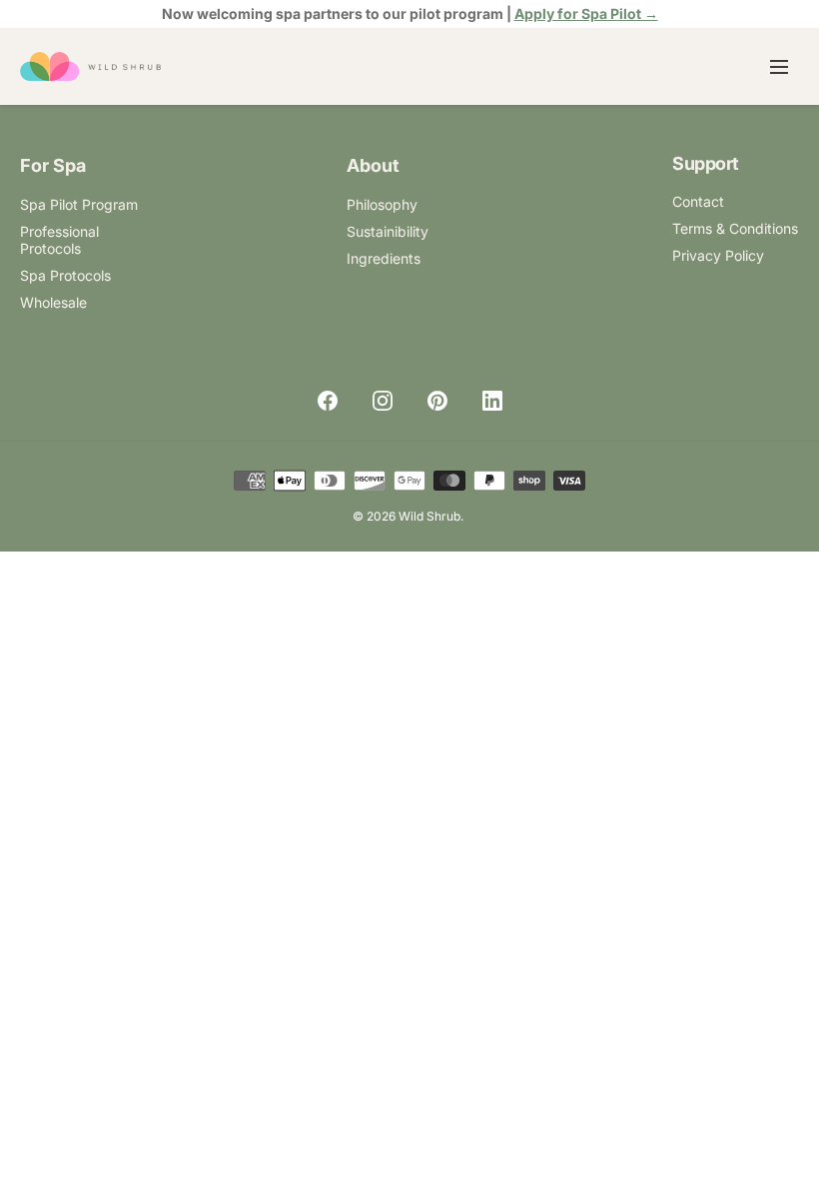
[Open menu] (779, 67)
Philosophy (382, 204)
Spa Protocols (65, 275)
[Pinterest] (437, 401)
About (373, 165)
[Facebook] (328, 401)
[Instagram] (383, 401)
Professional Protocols (59, 240)
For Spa (53, 165)
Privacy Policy (718, 255)
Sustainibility (387, 231)
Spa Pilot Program (79, 204)
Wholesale (53, 302)
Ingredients (383, 258)
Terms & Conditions (735, 228)
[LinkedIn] (492, 401)
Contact (698, 201)
